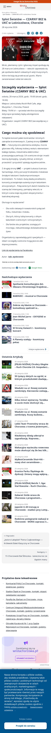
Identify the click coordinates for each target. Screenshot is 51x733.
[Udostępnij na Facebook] (41, 33)
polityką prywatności (18, 707)
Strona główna (6, 12)
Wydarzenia (13, 12)
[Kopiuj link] (28, 33)
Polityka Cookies (25, 719)
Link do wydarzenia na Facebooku (17, 250)
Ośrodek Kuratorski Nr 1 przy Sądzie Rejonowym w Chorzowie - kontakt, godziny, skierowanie (26, 627)
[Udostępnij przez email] (32, 33)
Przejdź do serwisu (25, 725)
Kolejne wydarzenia (36, 349)
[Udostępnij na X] (36, 33)
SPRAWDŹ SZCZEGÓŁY (25, 658)
